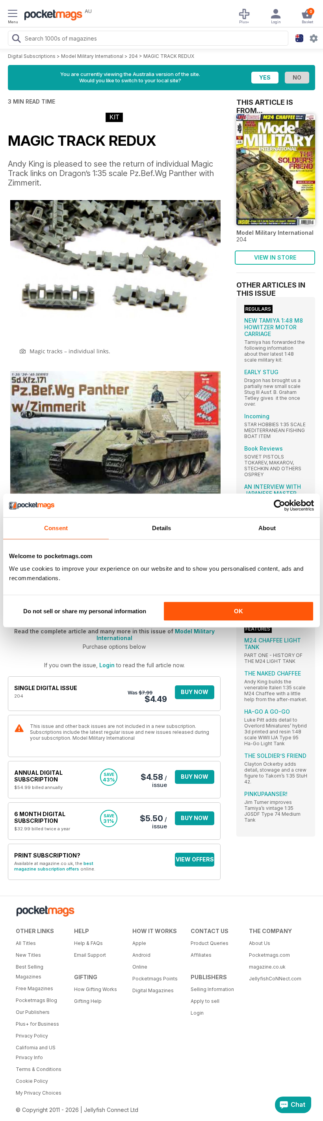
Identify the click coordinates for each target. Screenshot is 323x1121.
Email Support (90, 955)
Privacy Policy (32, 1036)
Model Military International (92, 56)
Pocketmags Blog (36, 1000)
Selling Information (212, 989)
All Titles (26, 943)
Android (141, 955)
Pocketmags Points (155, 979)
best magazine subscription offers (53, 866)
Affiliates (201, 955)
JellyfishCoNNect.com (275, 979)
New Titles (28, 955)
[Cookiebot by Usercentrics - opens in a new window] (279, 505)
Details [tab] (161, 528)
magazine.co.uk (267, 967)
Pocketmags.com (269, 955)
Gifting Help (88, 1001)
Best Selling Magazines (29, 972)
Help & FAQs (88, 943)
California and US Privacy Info (36, 1052)
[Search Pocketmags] (16, 39)
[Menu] (12, 14)
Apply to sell (205, 1001)
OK (238, 611)
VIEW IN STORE (275, 257)
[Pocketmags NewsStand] (51, 16)
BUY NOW (194, 692)
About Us (259, 943)
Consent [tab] (56, 528)
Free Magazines (34, 988)
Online (139, 967)
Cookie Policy (32, 1081)
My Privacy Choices (38, 1093)
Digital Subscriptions (32, 56)
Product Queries (209, 943)
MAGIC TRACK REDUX (168, 56)
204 (133, 56)
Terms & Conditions (38, 1069)
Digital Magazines (153, 990)
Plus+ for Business (37, 1024)
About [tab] (267, 528)
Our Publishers (33, 1012)
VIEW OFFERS (195, 859)
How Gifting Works (95, 989)
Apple (139, 943)
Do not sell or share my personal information (84, 611)
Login (107, 665)
